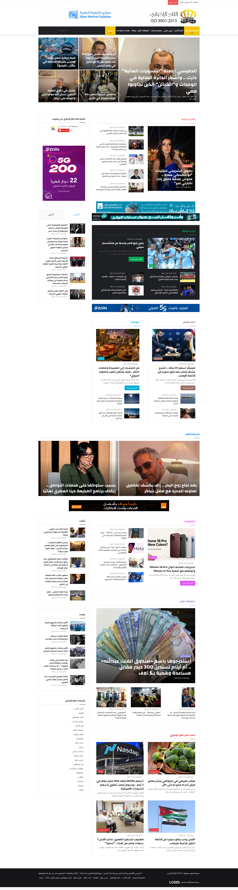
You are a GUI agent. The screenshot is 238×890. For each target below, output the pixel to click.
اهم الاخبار (79, 726)
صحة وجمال (78, 756)
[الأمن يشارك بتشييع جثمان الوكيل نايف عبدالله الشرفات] (77, 626)
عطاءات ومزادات (123, 30)
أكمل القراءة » (136, 259)
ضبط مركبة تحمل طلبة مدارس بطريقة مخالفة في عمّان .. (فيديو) (59, 61)
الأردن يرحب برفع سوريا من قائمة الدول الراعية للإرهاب (175, 841)
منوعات (80, 786)
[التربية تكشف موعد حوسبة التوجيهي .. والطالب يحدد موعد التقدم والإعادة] (136, 563)
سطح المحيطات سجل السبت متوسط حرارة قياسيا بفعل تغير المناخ (109, 400)
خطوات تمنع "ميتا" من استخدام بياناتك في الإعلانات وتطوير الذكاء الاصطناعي (112, 550)
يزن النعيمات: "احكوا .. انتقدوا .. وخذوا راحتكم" (113, 278)
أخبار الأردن (178, 30)
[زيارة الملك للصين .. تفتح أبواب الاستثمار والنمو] (77, 595)
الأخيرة (76, 214)
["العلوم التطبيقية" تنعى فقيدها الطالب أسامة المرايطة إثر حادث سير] (77, 229)
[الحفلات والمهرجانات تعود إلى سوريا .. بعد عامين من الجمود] (136, 174)
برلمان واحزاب (156, 30)
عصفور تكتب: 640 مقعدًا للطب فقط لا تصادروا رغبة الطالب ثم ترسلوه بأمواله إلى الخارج (56, 580)
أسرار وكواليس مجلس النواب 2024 (58, 878)
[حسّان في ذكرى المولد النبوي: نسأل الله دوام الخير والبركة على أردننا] (58, 86)
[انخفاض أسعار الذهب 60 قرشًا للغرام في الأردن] (99, 86)
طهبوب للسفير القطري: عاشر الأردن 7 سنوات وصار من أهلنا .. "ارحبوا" (120, 841)
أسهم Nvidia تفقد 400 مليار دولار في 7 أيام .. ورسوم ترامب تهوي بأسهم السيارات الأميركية (120, 784)
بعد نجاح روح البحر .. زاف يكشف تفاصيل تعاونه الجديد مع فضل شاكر (161, 488)
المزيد (111, 30)
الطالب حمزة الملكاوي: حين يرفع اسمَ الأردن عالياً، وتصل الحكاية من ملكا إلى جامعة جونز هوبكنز (56, 563)
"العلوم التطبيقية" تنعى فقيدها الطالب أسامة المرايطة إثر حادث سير (57, 228)
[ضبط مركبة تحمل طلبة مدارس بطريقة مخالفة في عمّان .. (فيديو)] (58, 53)
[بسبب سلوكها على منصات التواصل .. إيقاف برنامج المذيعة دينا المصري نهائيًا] (78, 468)
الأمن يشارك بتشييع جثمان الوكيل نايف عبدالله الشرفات (56, 625)
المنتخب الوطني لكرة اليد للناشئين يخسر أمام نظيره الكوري (164, 278)
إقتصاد (80, 713)
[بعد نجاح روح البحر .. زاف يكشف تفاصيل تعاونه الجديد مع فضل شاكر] (159, 468)
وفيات (81, 790)
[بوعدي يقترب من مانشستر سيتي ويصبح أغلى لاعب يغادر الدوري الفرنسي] (136, 159)
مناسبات (80, 781)
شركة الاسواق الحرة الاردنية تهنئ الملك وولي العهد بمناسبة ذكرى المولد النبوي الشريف (55, 262)
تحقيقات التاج (143, 30)
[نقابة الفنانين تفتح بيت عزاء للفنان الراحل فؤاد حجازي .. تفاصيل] (77, 680)
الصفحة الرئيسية (192, 30)
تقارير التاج (77, 878)
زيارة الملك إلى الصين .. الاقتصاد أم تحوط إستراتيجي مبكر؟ (56, 532)
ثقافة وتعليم (78, 734)
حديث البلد (79, 743)
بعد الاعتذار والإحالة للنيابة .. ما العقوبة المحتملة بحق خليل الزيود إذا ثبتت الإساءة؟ (181, 715)
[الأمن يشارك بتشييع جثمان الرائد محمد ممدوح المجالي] (77, 652)
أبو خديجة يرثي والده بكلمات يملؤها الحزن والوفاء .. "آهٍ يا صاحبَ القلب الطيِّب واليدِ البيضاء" (56, 664)
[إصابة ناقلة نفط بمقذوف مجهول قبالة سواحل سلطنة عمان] (187, 399)
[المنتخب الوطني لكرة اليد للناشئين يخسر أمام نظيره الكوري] (187, 277)
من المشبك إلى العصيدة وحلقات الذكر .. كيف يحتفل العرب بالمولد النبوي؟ (118, 371)
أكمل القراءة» (188, 388)
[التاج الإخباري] (174, 15)
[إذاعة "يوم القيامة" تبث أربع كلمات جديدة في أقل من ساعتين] (131, 413)
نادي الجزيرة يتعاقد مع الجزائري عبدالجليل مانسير (113, 291)
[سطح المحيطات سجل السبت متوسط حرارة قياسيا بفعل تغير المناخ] (131, 399)
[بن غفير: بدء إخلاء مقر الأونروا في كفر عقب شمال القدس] (136, 131)
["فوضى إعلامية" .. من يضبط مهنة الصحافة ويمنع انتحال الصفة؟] (146, 697)
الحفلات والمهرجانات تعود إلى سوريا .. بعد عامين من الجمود (113, 175)
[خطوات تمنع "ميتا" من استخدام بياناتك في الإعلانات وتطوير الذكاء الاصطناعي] (136, 548)
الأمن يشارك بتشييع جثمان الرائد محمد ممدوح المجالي (55, 649)
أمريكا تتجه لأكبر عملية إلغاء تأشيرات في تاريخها (166, 414)
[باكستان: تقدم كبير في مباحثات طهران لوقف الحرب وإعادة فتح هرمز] (136, 187)
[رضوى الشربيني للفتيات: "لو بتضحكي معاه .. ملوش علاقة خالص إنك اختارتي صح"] (171, 158)
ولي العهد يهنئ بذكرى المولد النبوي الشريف (57, 292)
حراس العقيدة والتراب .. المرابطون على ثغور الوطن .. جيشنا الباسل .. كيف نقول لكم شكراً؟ (55, 547)
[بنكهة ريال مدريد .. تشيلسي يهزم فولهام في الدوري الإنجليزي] (188, 290)
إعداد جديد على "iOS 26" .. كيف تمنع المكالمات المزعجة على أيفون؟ (113, 535)
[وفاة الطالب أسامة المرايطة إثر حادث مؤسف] (77, 640)
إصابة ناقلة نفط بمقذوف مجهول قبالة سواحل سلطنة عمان (166, 400)
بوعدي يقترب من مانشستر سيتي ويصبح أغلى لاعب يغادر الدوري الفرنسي (113, 161)
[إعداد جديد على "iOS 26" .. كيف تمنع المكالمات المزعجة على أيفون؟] (136, 533)
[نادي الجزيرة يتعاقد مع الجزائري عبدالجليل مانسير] (136, 290)
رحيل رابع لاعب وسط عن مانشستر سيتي (123, 244)
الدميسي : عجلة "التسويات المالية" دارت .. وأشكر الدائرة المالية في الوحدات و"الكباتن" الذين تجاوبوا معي (159, 81)
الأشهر (51, 214)
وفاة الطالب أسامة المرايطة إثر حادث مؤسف (56, 637)
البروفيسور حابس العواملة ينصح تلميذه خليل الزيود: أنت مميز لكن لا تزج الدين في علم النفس (99, 59)
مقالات (80, 777)
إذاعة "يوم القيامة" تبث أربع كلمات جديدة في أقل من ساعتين (110, 415)
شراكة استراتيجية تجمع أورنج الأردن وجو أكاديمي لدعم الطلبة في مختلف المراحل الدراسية (57, 279)
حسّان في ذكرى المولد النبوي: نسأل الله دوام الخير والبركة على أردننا (58, 94)
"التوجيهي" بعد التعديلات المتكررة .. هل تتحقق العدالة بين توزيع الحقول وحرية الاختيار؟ (111, 715)
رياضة (134, 30)
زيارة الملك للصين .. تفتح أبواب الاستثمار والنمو (57, 593)
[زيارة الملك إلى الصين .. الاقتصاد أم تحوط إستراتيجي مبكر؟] (77, 533)
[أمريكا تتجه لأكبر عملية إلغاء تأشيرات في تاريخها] (187, 413)
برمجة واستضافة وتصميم (190, 882)
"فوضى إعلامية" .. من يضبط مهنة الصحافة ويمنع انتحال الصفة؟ (147, 714)
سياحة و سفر (78, 751)
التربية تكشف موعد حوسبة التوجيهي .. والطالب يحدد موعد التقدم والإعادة (113, 564)
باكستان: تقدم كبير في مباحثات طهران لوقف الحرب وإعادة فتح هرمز (111, 188)
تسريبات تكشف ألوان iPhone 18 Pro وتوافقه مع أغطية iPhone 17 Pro (172, 568)
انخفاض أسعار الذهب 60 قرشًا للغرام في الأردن (100, 96)
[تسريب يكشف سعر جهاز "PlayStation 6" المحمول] (136, 577)
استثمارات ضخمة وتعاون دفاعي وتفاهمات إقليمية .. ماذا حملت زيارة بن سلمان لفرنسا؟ (111, 146)
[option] (119, 69)
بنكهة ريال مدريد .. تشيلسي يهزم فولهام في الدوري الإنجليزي (164, 291)
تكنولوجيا (79, 739)
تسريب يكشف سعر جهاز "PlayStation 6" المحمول (115, 578)
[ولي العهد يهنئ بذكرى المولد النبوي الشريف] (77, 294)
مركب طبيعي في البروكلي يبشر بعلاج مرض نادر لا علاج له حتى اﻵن (171, 782)
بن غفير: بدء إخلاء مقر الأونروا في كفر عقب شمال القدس (113, 132)
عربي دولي (168, 30)
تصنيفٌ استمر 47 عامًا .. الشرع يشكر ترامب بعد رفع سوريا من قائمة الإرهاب (176, 371)
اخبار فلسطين (77, 717)
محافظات (79, 773)
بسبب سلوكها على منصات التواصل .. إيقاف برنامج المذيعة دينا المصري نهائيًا (79, 488)
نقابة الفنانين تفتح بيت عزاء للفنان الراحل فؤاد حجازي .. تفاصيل (56, 679)
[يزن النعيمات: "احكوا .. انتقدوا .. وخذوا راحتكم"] (138, 277)
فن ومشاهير (78, 764)
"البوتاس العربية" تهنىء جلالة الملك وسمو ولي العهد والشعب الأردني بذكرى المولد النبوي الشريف (57, 244)
